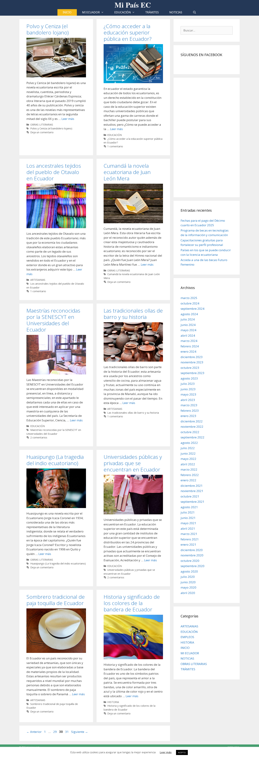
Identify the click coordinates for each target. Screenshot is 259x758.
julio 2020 (188, 577)
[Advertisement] (207, 137)
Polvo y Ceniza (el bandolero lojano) (47, 29)
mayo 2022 (188, 459)
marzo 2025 (189, 298)
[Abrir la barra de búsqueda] (194, 12)
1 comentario (115, 146)
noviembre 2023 (192, 362)
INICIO (185, 648)
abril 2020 (188, 593)
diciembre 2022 (192, 421)
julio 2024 (188, 319)
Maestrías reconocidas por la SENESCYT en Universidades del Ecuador (53, 320)
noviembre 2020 (192, 555)
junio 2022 (188, 453)
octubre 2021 (190, 496)
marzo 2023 (189, 405)
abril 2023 (188, 400)
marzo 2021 (189, 534)
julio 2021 (188, 512)
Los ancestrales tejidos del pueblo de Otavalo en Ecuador (53, 172)
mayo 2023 (188, 394)
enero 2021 (188, 544)
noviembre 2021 (192, 491)
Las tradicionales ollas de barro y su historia (133, 313)
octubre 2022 (190, 432)
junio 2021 (188, 518)
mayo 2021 (188, 523)
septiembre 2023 (192, 373)
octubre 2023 (190, 368)
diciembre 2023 (192, 357)
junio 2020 (188, 582)
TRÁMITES (152, 12)
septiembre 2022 (192, 437)
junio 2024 (188, 325)
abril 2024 (188, 335)
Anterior (34, 732)
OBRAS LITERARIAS (41, 124)
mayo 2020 (188, 587)
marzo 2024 (189, 341)
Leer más (67, 119)
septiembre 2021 (192, 502)
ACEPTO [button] (182, 752)
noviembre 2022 (192, 427)
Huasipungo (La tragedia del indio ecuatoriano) (55, 460)
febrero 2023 (190, 411)
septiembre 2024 (192, 309)
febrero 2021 (190, 539)
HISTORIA (113, 702)
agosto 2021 (189, 507)
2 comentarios (38, 437)
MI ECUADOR (91, 12)
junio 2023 (188, 389)
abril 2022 (188, 464)
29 (55, 732)
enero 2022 (188, 480)
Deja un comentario (42, 132)
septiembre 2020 (192, 566)
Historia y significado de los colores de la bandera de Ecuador (132, 603)
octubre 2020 (190, 561)
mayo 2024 (188, 330)
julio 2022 (188, 448)
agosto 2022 (189, 443)
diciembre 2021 (192, 486)
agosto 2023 (189, 378)
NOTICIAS (175, 12)
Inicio (67, 12)
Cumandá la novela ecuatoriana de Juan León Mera (127, 172)
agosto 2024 (189, 314)
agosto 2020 (189, 571)
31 (67, 732)
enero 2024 (188, 351)
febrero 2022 (190, 475)
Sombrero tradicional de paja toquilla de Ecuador (55, 600)
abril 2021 (188, 528)
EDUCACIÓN (122, 12)
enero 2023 (188, 416)
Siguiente (79, 732)
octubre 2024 (190, 303)
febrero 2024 (190, 346)
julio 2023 (188, 384)
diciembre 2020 (192, 550)
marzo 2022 (189, 469)
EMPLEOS (187, 637)
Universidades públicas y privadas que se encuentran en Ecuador (133, 463)
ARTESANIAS (37, 279)
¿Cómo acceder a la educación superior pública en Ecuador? (128, 32)
